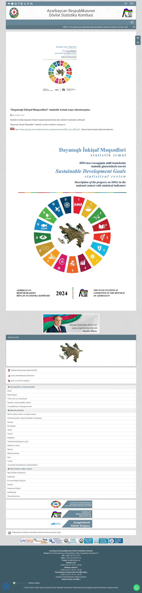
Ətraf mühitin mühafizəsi (16, 473)
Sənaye (10, 422)
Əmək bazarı (12, 395)
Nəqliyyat (10, 438)
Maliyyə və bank (13, 445)
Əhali (9, 391)
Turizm (9, 461)
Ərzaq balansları (13, 496)
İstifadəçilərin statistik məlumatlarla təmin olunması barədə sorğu (36, 532)
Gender (10, 485)
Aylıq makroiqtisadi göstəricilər (22, 376)
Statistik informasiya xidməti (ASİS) (23, 370)
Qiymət (10, 449)
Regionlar (11, 477)
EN (131, 3)
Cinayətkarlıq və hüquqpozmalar (19, 406)
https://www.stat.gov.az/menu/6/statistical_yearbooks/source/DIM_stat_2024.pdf (47, 129)
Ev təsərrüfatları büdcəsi (16, 481)
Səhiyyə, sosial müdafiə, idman (19, 403)
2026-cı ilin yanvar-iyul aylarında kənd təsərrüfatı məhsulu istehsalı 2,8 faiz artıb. (84, 27)
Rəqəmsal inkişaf (13, 488)
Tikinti (9, 430)
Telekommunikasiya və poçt (17, 442)
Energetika (11, 426)
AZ (125, 3)
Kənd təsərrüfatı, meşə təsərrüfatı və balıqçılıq (24, 418)
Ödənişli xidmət (13, 453)
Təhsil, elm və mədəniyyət (17, 399)
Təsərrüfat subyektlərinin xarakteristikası (22, 465)
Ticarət (9, 434)
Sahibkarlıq (11, 492)
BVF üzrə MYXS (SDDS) (20, 381)
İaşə (9, 457)
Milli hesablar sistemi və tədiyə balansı (21, 414)
